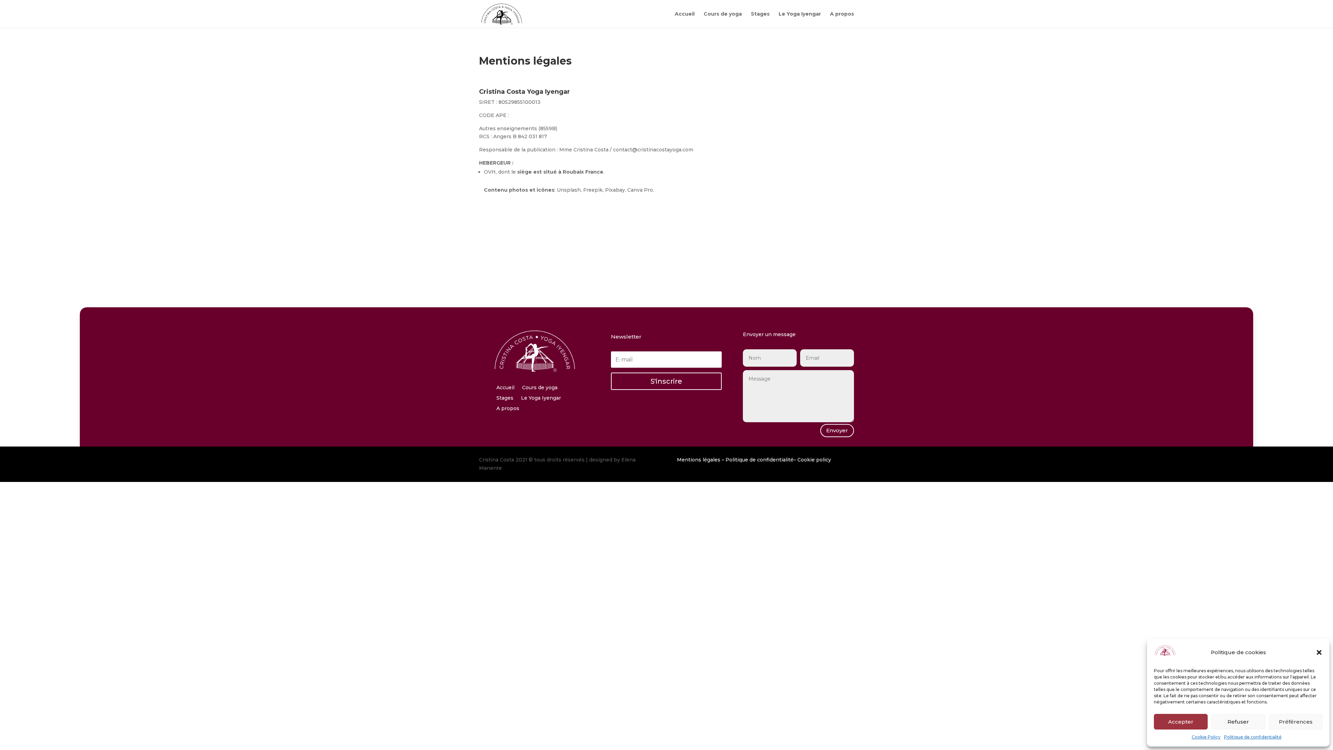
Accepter (1180, 721)
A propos (842, 14)
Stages (760, 14)
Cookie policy (814, 460)
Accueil (685, 14)
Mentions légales (698, 460)
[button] (1319, 652)
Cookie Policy (1206, 737)
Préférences (1296, 721)
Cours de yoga (723, 14)
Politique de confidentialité (1253, 737)
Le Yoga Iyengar (800, 14)
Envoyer (837, 430)
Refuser (1238, 721)
